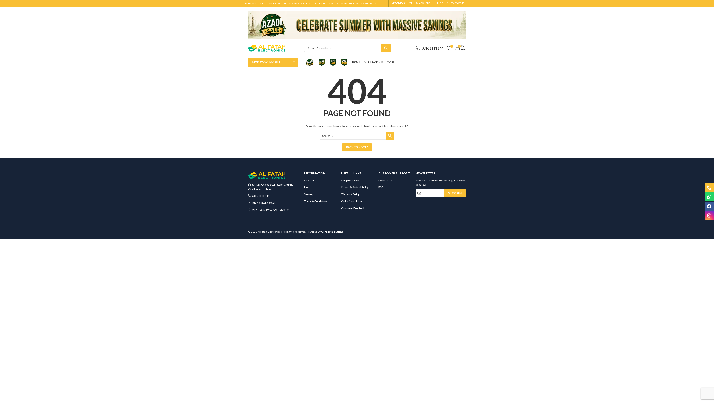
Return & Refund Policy (354, 187)
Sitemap (308, 194)
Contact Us (385, 180)
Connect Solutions (332, 231)
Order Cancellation (352, 201)
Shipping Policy (350, 180)
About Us (309, 180)
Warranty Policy (350, 194)
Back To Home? (357, 147)
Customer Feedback (353, 208)
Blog (306, 187)
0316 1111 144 (260, 195)
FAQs (381, 187)
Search (386, 48)
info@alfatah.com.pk (263, 202)
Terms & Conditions (315, 201)
